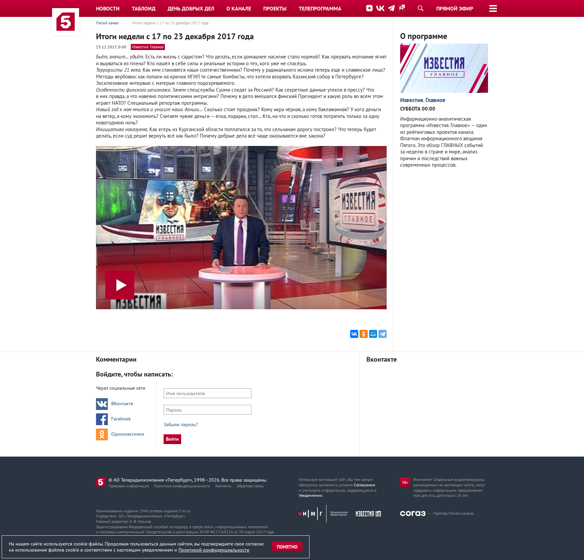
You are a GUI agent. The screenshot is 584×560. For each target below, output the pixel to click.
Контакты (223, 485)
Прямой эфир (454, 8)
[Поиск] (420, 8)
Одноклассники (127, 434)
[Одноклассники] (364, 334)
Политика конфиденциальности (182, 485)
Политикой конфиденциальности (213, 550)
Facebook (121, 419)
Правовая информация (128, 485)
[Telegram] (383, 334)
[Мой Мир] (373, 334)
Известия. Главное (148, 46)
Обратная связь (250, 485)
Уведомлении (310, 495)
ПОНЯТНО (287, 547)
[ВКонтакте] (354, 334)
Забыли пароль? (181, 424)
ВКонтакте (122, 403)
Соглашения (364, 484)
